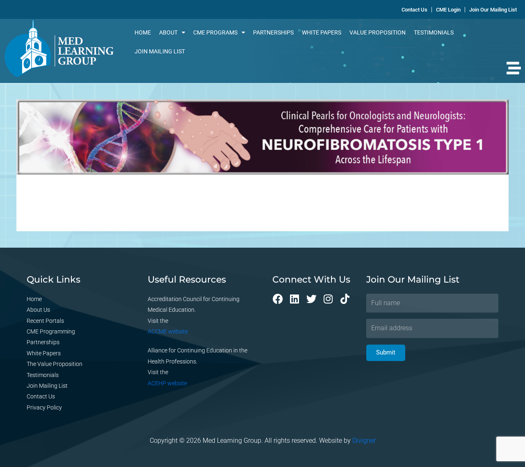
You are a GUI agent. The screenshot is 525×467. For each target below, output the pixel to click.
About (168, 32)
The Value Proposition (54, 364)
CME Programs (215, 32)
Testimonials (434, 32)
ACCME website (168, 331)
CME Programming (51, 331)
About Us (38, 309)
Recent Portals (45, 320)
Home (143, 32)
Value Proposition (377, 32)
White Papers (321, 32)
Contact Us (41, 396)
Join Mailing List (160, 51)
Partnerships (273, 32)
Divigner (364, 440)
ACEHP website (167, 383)
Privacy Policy (44, 407)
